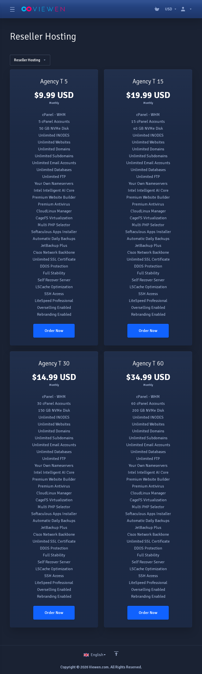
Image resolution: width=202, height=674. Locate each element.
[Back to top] (116, 653)
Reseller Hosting (27, 60)
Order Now (54, 330)
